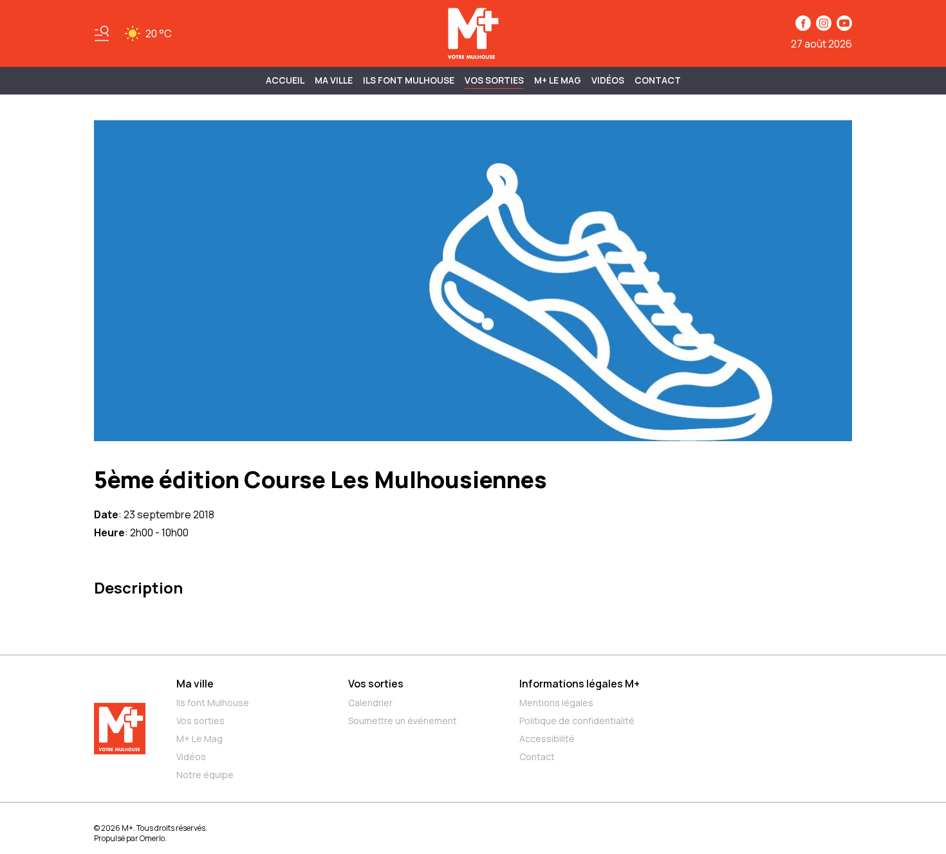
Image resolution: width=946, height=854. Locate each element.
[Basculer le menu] (101, 33)
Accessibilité (547, 738)
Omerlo (152, 838)
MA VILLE (334, 80)
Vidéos (607, 80)
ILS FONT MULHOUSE (408, 80)
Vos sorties (494, 80)
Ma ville (195, 684)
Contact (658, 80)
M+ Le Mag (557, 80)
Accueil (285, 80)
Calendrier (370, 702)
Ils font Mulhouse (212, 702)
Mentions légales (556, 702)
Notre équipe (205, 774)
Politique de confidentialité (577, 720)
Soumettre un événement (402, 720)
